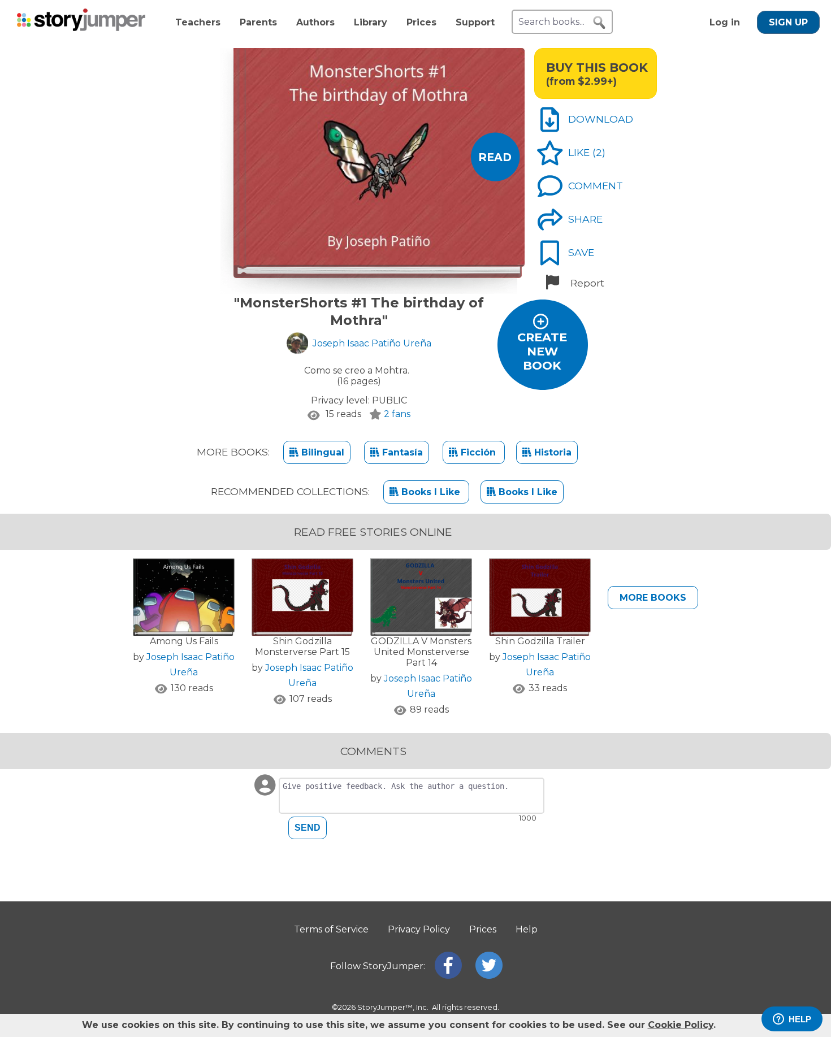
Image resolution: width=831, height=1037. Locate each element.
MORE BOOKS (653, 597)
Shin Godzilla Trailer (540, 641)
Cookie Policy (680, 1024)
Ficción (478, 452)
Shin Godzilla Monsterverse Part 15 (302, 646)
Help (527, 929)
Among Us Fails (184, 641)
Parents (258, 22)
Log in (724, 22)
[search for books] (599, 22)
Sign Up (788, 22)
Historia (551, 452)
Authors (315, 22)
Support (475, 22)
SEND (308, 827)
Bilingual (321, 452)
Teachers (197, 22)
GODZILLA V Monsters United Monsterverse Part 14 (421, 652)
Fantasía (401, 452)
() (598, 152)
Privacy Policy (419, 929)
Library (370, 22)
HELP (800, 1019)
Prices (421, 22)
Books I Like (431, 492)
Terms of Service (331, 929)
